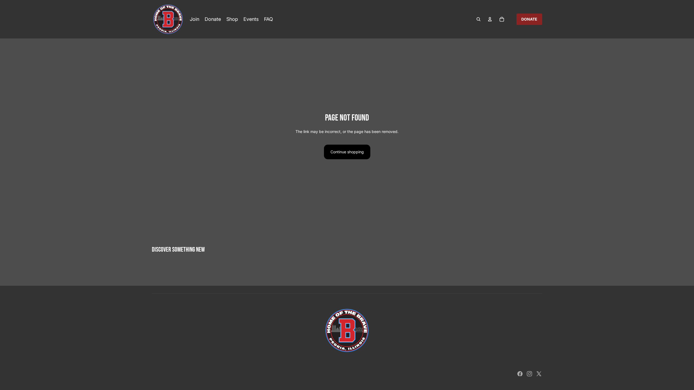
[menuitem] (194, 19)
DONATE (529, 19)
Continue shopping (347, 152)
